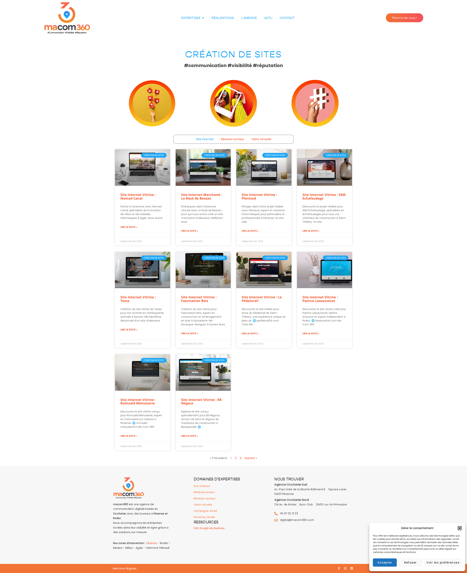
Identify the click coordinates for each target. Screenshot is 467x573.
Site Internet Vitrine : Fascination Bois (199, 299)
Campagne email (205, 511)
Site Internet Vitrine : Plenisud (259, 196)
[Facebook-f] (339, 568)
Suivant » (251, 458)
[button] (460, 528)
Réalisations (222, 18)
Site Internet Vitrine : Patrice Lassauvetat (320, 299)
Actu (268, 18)
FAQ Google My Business (209, 528)
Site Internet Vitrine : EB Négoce (201, 401)
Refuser (410, 562)
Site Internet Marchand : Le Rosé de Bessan (201, 196)
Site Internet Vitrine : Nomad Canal (138, 196)
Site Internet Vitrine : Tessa (138, 299)
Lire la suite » (128, 227)
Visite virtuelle (261, 139)
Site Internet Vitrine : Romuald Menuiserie (138, 401)
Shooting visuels (204, 517)
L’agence (249, 18)
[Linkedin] (351, 568)
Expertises (190, 18)
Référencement (204, 492)
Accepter (384, 562)
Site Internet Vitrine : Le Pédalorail (262, 299)
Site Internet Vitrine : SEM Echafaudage (324, 196)
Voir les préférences (443, 562)
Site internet (205, 139)
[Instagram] (345, 568)
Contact (287, 18)
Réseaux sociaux (232, 139)
